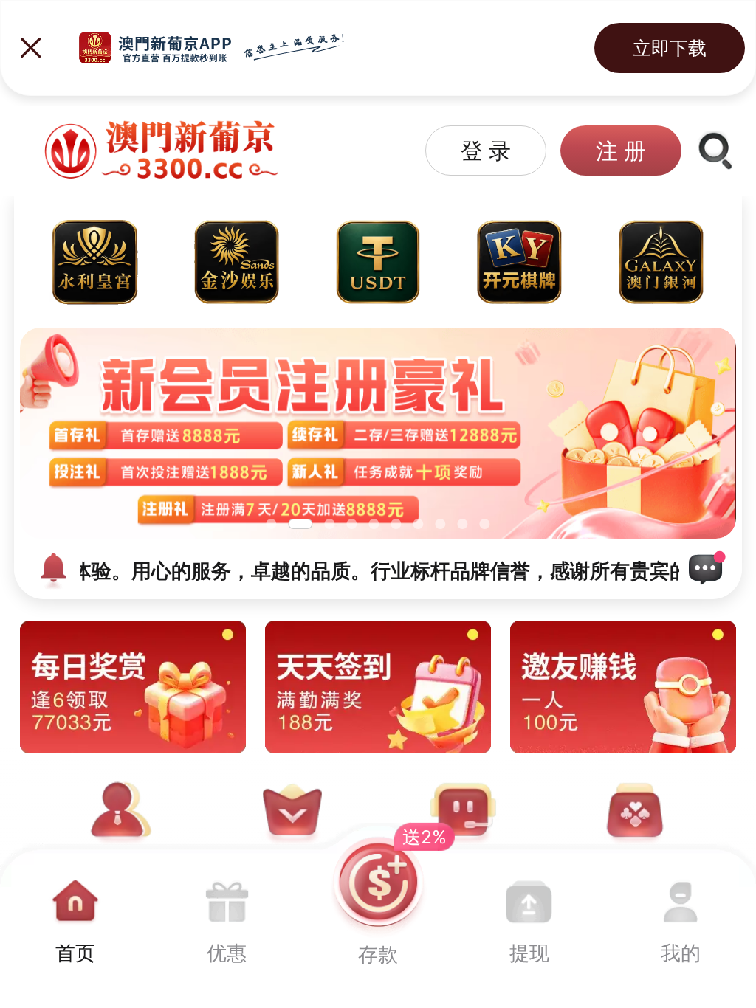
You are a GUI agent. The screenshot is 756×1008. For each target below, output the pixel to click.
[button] (485, 150)
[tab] (75, 915)
